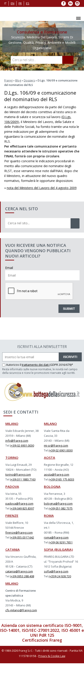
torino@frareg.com (18, 474)
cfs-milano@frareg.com (21, 610)
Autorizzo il (14, 365)
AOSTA (49, 457)
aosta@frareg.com (56, 474)
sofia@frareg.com (56, 571)
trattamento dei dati (35, 365)
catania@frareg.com (19, 571)
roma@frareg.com (56, 537)
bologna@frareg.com (58, 503)
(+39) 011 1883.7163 (23, 479)
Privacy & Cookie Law (51, 656)
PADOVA (12, 486)
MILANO (11, 423)
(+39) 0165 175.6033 (61, 479)
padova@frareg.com (19, 503)
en (12, 3)
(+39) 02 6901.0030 (22, 445)
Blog (18, 80)
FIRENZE (11, 515)
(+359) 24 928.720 (60, 576)
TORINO (11, 457)
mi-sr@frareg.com (56, 445)
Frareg (8, 80)
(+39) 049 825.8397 (22, 508)
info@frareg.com (16, 441)
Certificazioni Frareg (42, 640)
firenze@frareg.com (19, 532)
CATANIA (12, 549)
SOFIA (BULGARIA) (58, 549)
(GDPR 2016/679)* (61, 365)
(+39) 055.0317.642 (22, 537)
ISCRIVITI (70, 357)
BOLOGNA (52, 486)
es (27, 3)
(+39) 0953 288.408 (22, 576)
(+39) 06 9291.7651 (61, 542)
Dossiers (29, 80)
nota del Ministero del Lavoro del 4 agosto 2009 (42, 188)
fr (20, 3)
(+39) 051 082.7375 (61, 508)
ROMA (49, 515)
